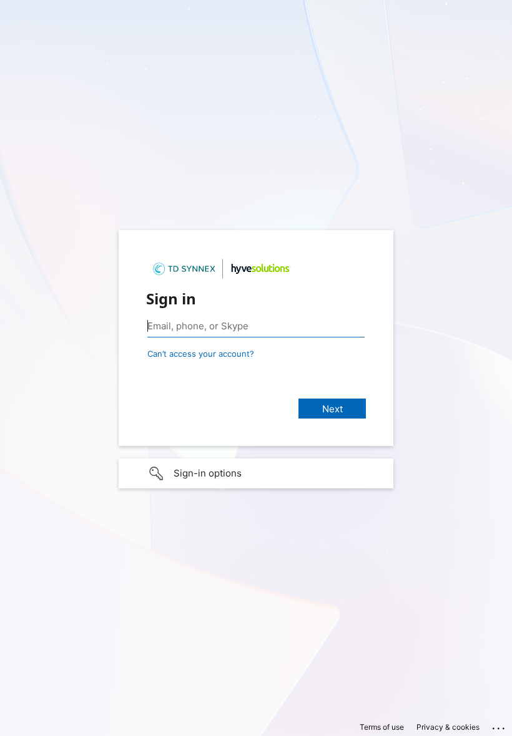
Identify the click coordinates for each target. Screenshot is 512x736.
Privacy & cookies (448, 727)
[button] (256, 473)
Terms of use (382, 727)
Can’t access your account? (200, 354)
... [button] (499, 725)
